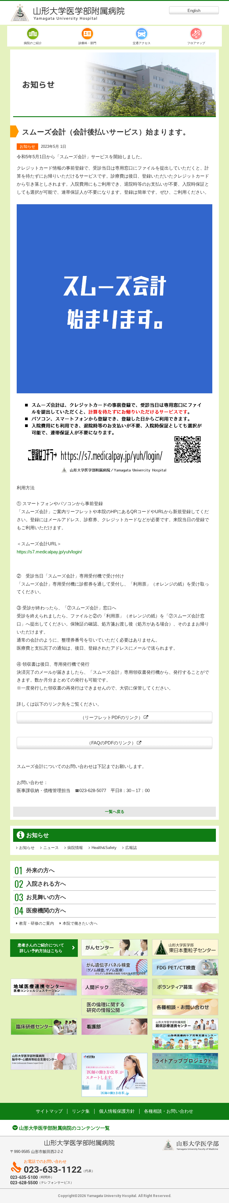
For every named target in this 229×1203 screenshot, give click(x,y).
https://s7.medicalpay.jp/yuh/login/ (49, 551)
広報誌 (131, 847)
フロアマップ (196, 43)
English (194, 10)
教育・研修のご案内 (36, 923)
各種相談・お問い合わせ (168, 1111)
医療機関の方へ (40, 910)
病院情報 (75, 847)
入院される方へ (40, 883)
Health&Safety (104, 847)
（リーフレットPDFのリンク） (111, 717)
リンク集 (81, 1111)
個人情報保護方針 (117, 1111)
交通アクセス (142, 43)
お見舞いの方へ (40, 897)
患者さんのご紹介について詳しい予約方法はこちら (41, 948)
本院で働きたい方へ (80, 923)
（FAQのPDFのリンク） (111, 742)
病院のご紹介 (33, 43)
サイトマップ (49, 1111)
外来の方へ (34, 870)
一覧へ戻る (114, 811)
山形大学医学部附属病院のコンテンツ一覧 (64, 1128)
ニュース (51, 847)
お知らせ (27, 146)
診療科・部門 (87, 43)
